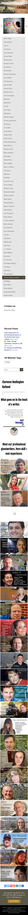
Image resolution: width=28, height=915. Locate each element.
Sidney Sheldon (8, 217)
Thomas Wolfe (8, 56)
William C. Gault (8, 188)
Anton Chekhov (8, 184)
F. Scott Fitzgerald (9, 220)
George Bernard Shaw (10, 292)
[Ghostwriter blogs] (12, 319)
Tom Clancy (7, 170)
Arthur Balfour (8, 77)
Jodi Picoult (7, 174)
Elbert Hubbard (8, 252)
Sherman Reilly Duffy (10, 74)
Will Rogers (7, 281)
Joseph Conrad (8, 138)
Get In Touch (14, 899)
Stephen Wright (8, 295)
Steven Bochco (8, 131)
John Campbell (8, 163)
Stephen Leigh (8, 242)
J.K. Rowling (7, 124)
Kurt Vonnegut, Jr (9, 213)
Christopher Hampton (10, 263)
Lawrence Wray (8, 88)
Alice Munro (7, 238)
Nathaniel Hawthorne (10, 142)
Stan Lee (6, 45)
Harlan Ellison (8, 199)
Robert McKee (7, 38)
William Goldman (9, 117)
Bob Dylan (6, 99)
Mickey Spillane (8, 288)
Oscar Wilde (7, 127)
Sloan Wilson (7, 284)
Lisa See (6, 106)
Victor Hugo (7, 110)
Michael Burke (8, 42)
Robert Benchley (8, 224)
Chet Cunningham (9, 95)
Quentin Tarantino (9, 206)
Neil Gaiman (7, 270)
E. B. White (7, 267)
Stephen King (7, 160)
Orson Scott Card (8, 181)
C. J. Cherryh (7, 249)
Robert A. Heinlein (9, 167)
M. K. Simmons (8, 227)
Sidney (19, 421)
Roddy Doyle (7, 102)
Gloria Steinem (8, 209)
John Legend (7, 156)
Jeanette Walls (8, 85)
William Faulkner (8, 195)
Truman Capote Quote (10, 120)
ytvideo (7, 366)
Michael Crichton (9, 63)
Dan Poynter (7, 49)
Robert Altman (8, 145)
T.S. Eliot (6, 234)
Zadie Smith (7, 113)
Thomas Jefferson (8, 274)
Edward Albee (7, 70)
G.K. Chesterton (8, 81)
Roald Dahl (7, 177)
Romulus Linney (8, 92)
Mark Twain (7, 245)
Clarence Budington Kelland (11, 277)
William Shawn (8, 60)
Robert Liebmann (8, 152)
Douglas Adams (8, 135)
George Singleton (8, 202)
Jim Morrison (7, 67)
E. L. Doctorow (8, 259)
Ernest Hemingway (9, 231)
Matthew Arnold (8, 149)
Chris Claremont (8, 52)
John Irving (7, 256)
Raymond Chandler (9, 192)
